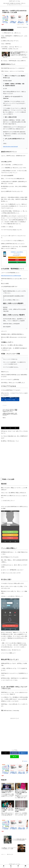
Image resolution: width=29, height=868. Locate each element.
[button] (26, 440)
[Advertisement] (14, 460)
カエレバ (18, 253)
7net (17, 262)
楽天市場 (17, 259)
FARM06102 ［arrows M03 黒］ (17, 251)
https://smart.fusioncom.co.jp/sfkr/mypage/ (11, 275)
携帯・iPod (11, 29)
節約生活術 (5, 29)
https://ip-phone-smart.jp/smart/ (10, 146)
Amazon (17, 257)
